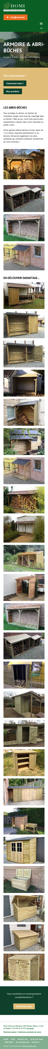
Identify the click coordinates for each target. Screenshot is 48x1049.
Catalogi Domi (36, 1039)
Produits (15, 57)
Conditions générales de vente (29, 1032)
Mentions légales (10, 1032)
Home (6, 1039)
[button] (41, 23)
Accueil (6, 57)
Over (13, 1039)
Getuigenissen (22, 1042)
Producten (22, 1039)
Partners (9, 1042)
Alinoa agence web (29, 1046)
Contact (36, 1042)
